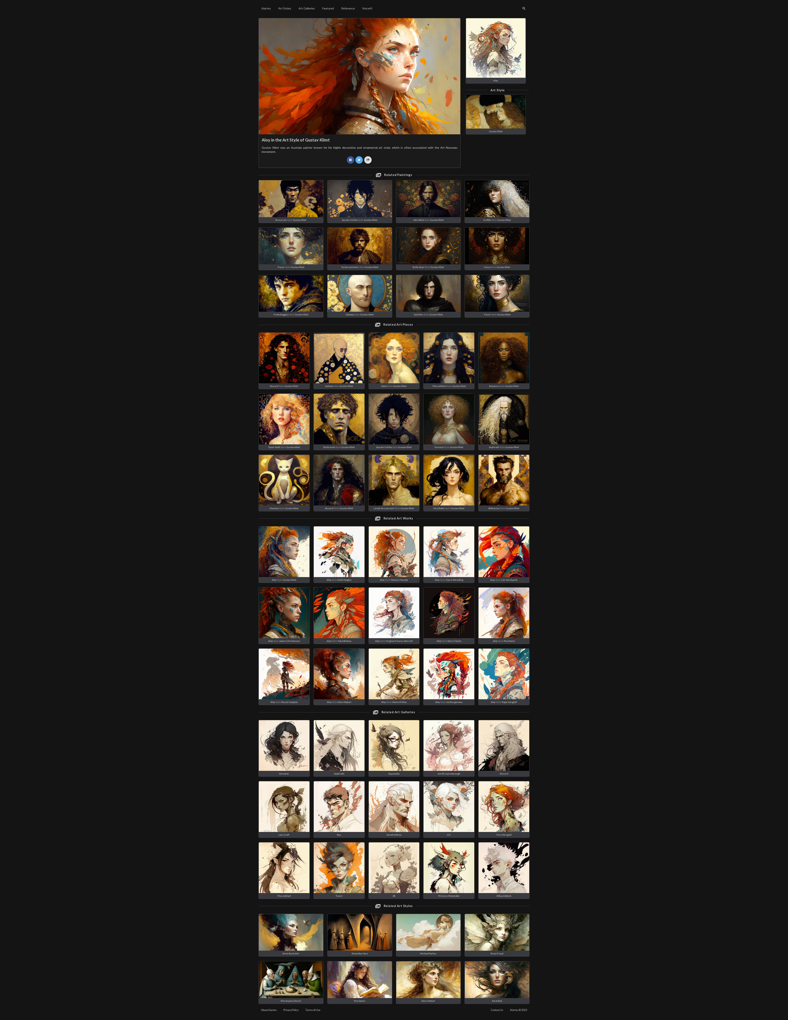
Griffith (487, 220)
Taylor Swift (274, 447)
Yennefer (284, 773)
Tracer (281, 267)
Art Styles (284, 8)
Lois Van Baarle (509, 579)
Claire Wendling (454, 579)
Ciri (449, 834)
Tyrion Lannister (350, 267)
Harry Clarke (454, 641)
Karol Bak (497, 1000)
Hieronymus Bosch (291, 1000)
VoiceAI (367, 8)
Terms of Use (312, 1010)
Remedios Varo (360, 953)
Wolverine (494, 508)
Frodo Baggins (281, 314)
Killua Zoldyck (504, 895)
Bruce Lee (281, 220)
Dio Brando (329, 447)
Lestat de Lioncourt (384, 508)
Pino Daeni (509, 641)
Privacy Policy (291, 1010)
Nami (384, 386)
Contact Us (497, 1010)
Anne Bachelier (290, 953)
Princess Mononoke (448, 895)
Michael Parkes (428, 953)
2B (394, 895)
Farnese (439, 447)
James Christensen (289, 641)
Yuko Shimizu (344, 641)
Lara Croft (284, 834)
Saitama (350, 314)
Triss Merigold (504, 834)
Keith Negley (345, 579)
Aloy (495, 80)
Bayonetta (394, 773)
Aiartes (266, 8)
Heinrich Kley (399, 702)
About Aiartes (269, 1010)
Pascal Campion (289, 702)
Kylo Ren (418, 314)
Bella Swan (418, 267)
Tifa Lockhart (439, 386)
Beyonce (494, 386)
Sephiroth (494, 447)
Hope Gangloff (509, 702)
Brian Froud (497, 953)
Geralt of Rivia (393, 834)
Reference (348, 8)
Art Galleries (307, 8)
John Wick (418, 220)
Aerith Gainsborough (449, 773)
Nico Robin (439, 508)
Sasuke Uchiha (350, 220)
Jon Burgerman (454, 702)
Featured (328, 8)
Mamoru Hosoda (399, 579)
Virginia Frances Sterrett (399, 641)
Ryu (339, 834)
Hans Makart (344, 702)
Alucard (274, 386)
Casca (487, 267)
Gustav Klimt (496, 131)
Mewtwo (274, 508)
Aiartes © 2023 (518, 1010)
